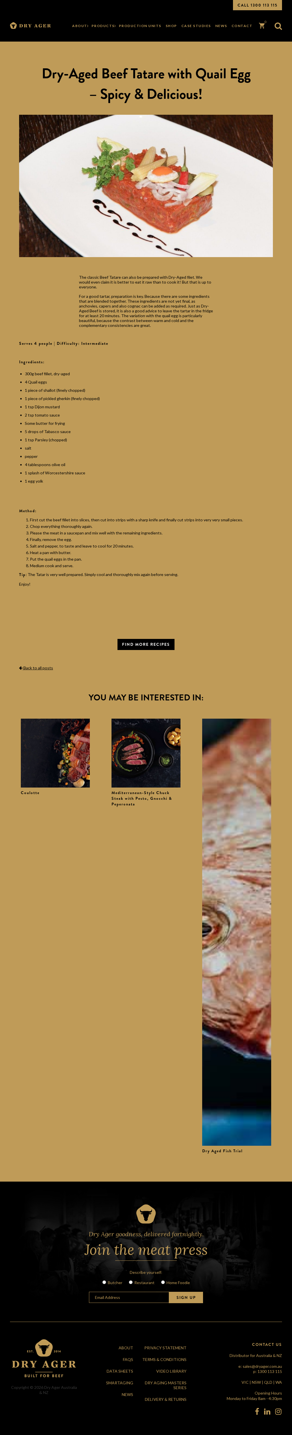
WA (278, 1382)
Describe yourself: (146, 1272)
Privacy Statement (165, 1347)
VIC (245, 1382)
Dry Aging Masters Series (165, 1385)
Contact (242, 26)
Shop (171, 26)
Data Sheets (120, 1371)
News (221, 26)
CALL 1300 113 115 (257, 5)
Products (103, 26)
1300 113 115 (269, 1371)
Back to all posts (38, 667)
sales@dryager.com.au (262, 1366)
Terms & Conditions (164, 1359)
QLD (268, 1382)
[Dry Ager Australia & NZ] (30, 26)
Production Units (140, 26)
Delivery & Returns (165, 1399)
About (79, 26)
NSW (256, 1382)
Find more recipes (146, 644)
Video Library (171, 1371)
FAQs (128, 1359)
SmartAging (119, 1382)
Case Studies (196, 26)
